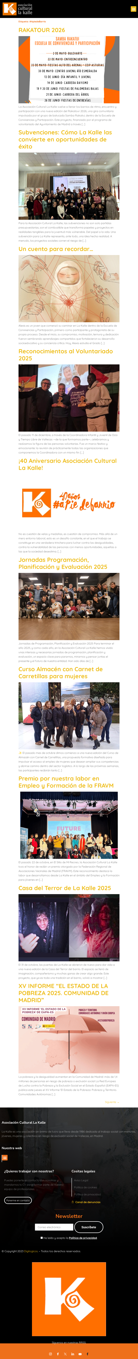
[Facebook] (57, 1353)
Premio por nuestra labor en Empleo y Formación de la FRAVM (66, 782)
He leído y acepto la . (70, 1238)
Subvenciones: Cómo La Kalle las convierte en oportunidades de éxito (65, 139)
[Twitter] (65, 1353)
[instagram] (50, 1353)
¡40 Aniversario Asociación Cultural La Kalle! (68, 464)
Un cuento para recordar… (56, 249)
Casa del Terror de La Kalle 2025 (65, 888)
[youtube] (80, 1353)
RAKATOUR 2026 (42, 30)
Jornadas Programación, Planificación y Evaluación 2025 (63, 563)
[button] (133, 9)
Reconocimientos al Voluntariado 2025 (66, 354)
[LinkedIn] (72, 1353)
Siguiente (112, 1102)
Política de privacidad (83, 1238)
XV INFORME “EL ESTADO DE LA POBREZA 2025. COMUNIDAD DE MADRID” (64, 993)
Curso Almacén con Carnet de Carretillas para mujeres (61, 672)
